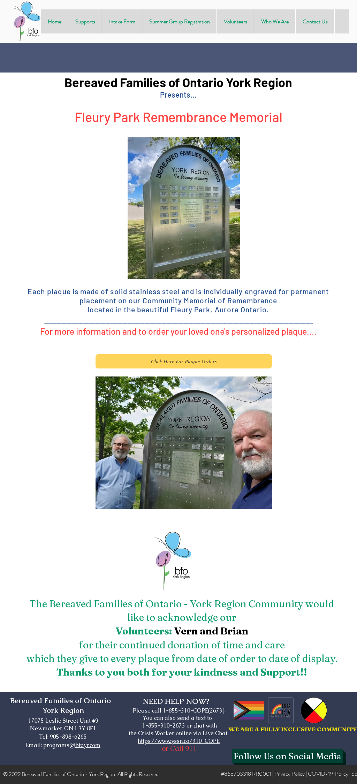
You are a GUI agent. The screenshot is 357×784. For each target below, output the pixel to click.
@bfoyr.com (84, 745)
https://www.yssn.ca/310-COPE (179, 741)
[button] (85, 21)
